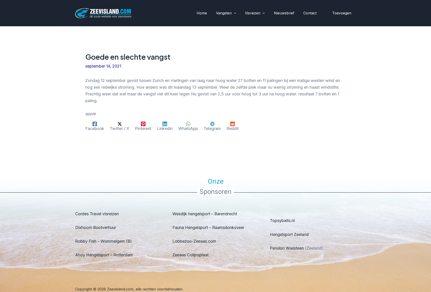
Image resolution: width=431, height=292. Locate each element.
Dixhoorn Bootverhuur (95, 227)
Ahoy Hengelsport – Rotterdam (104, 254)
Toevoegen (341, 13)
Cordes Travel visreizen (97, 213)
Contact (310, 13)
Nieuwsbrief (284, 13)
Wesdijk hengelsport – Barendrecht (204, 213)
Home (202, 13)
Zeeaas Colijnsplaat (190, 254)
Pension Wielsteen (287, 248)
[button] (234, 13)
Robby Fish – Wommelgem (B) (103, 241)
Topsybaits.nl (282, 220)
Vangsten (224, 13)
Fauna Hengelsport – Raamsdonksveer (208, 227)
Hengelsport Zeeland (289, 234)
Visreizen (252, 13)
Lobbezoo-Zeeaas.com (194, 241)
